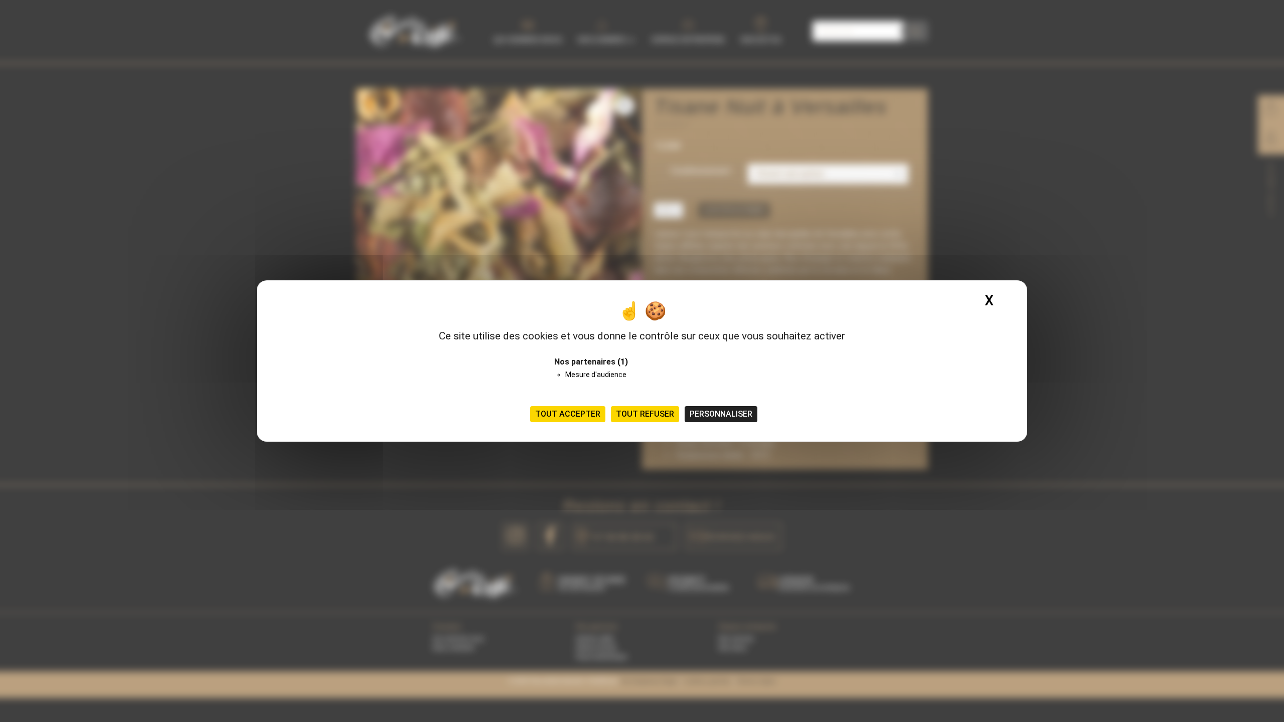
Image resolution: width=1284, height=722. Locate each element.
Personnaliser (721, 414)
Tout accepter (567, 414)
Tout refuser (645, 414)
